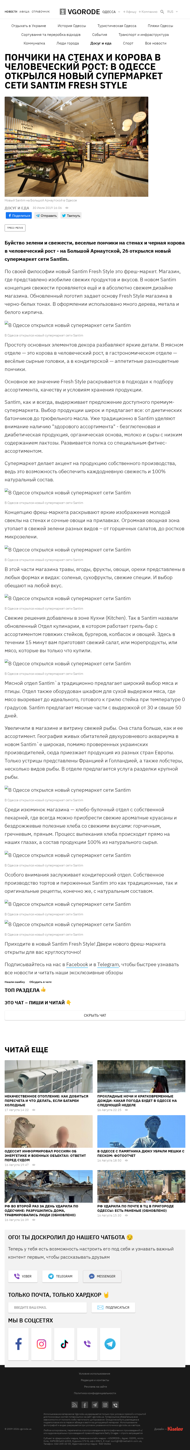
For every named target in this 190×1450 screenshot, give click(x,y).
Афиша (24, 11)
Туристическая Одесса (117, 25)
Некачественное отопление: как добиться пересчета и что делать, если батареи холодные (46, 1100)
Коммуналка (34, 43)
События (99, 34)
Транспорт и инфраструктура (144, 34)
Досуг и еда (100, 43)
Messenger (106, 1276)
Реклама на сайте (95, 1386)
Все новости (155, 43)
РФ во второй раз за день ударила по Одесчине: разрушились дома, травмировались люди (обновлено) (41, 1210)
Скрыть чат (95, 1015)
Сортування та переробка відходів (51, 34)
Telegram (108, 964)
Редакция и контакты (95, 1380)
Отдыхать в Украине (28, 25)
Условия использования (94, 1373)
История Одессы (72, 25)
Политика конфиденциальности (95, 1393)
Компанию (150, 11)
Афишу (131, 11)
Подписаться (117, 1307)
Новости (11, 11)
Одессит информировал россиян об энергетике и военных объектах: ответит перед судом (45, 1155)
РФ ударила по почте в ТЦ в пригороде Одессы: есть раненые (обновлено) (135, 1208)
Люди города (68, 43)
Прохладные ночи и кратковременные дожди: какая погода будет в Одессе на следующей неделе (137, 1100)
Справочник (41, 11)
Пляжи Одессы (160, 25)
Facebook (77, 964)
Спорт (128, 43)
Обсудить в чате (40, 982)
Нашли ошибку (15, 982)
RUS (170, 11)
